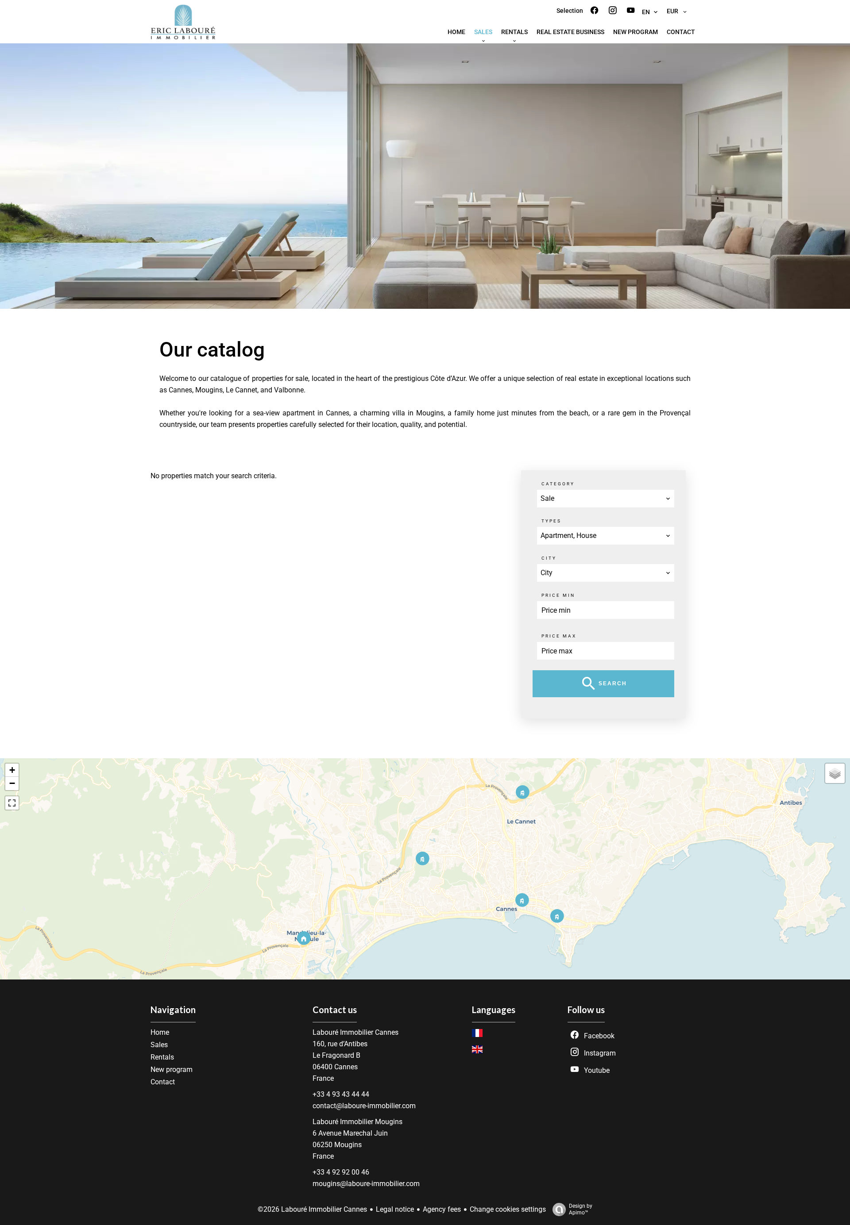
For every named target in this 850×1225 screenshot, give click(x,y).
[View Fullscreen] (12, 803)
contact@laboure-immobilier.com (364, 1106)
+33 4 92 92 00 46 (341, 1172)
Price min (558, 595)
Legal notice (395, 1209)
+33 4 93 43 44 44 (341, 1094)
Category (558, 483)
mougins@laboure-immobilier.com (366, 1183)
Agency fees (442, 1209)
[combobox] (605, 498)
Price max (558, 636)
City (548, 558)
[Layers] (835, 773)
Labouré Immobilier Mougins (357, 1121)
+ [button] (12, 770)
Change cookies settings (508, 1209)
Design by (580, 1209)
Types (551, 520)
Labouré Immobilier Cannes (355, 1032)
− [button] (12, 783)
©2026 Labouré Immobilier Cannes (312, 1209)
